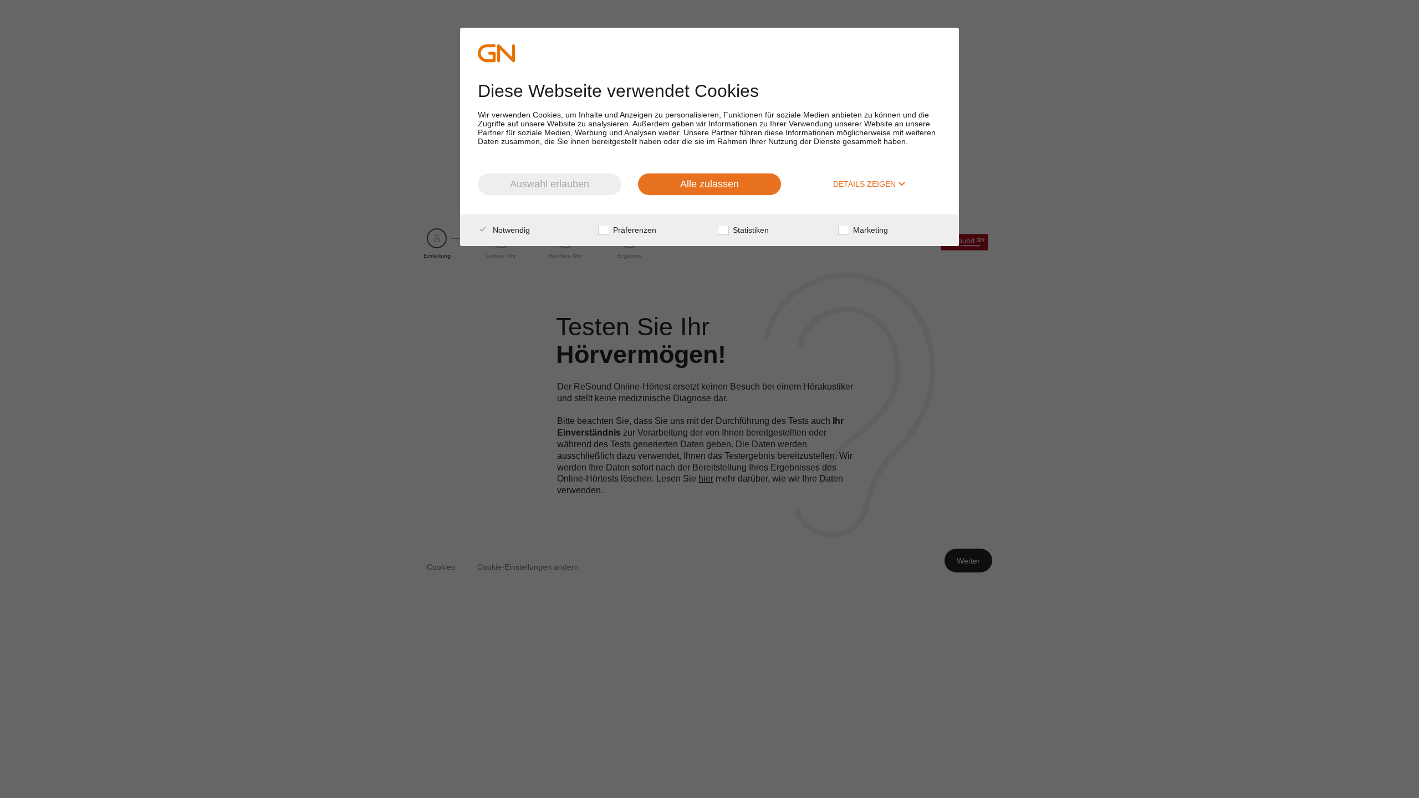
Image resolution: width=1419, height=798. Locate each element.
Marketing (869, 230)
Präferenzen (633, 230)
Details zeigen (865, 184)
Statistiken (750, 230)
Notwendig (510, 230)
